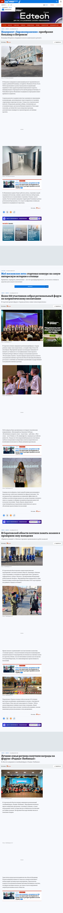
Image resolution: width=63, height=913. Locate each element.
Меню (2, 1)
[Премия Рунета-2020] (19, 1)
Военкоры (23, 25)
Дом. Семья (3, 270)
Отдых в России (44, 25)
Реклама (52, 4)
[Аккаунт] (61, 1)
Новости (10, 25)
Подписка (58, 4)
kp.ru (9, 42)
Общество (17, 665)
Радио (46, 4)
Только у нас (16, 25)
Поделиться (58, 42)
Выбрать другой (8, 9)
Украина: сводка (30, 25)
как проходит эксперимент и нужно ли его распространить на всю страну (27, 185)
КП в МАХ (37, 25)
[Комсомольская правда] (11, 1)
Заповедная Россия (54, 25)
